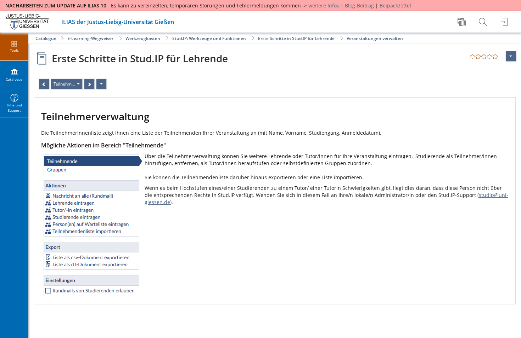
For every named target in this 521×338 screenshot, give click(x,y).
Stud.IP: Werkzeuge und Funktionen (209, 38)
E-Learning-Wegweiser (90, 38)
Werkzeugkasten (142, 38)
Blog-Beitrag (359, 5)
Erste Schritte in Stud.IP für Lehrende (296, 38)
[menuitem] (462, 22)
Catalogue (45, 38)
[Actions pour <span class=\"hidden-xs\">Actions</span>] (511, 56)
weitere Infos (323, 5)
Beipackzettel (395, 5)
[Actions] (101, 84)
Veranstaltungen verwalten (375, 38)
